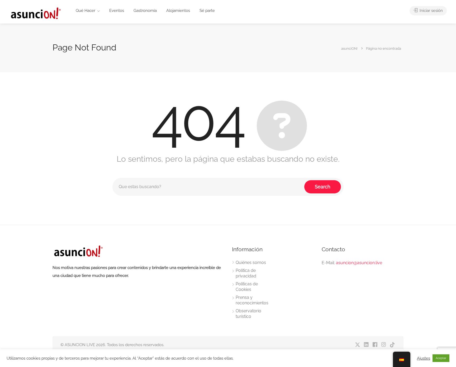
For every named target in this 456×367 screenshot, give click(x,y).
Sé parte (207, 10)
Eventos (116, 10)
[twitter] (357, 345)
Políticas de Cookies (247, 286)
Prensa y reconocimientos (252, 300)
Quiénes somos (251, 262)
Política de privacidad (246, 273)
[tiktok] (392, 345)
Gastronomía (145, 10)
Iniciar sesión (431, 10)
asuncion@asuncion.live (359, 262)
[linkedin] (366, 345)
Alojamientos (178, 10)
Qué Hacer (85, 10)
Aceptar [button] (441, 358)
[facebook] (375, 345)
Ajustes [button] (423, 358)
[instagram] (383, 345)
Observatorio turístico (248, 313)
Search (322, 186)
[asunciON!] (35, 13)
